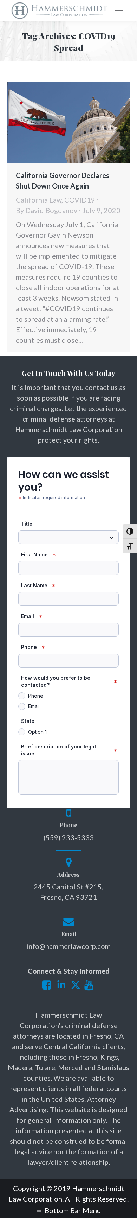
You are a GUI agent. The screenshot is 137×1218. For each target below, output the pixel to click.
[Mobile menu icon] (119, 10)
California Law (38, 200)
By (46, 210)
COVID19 (79, 200)
